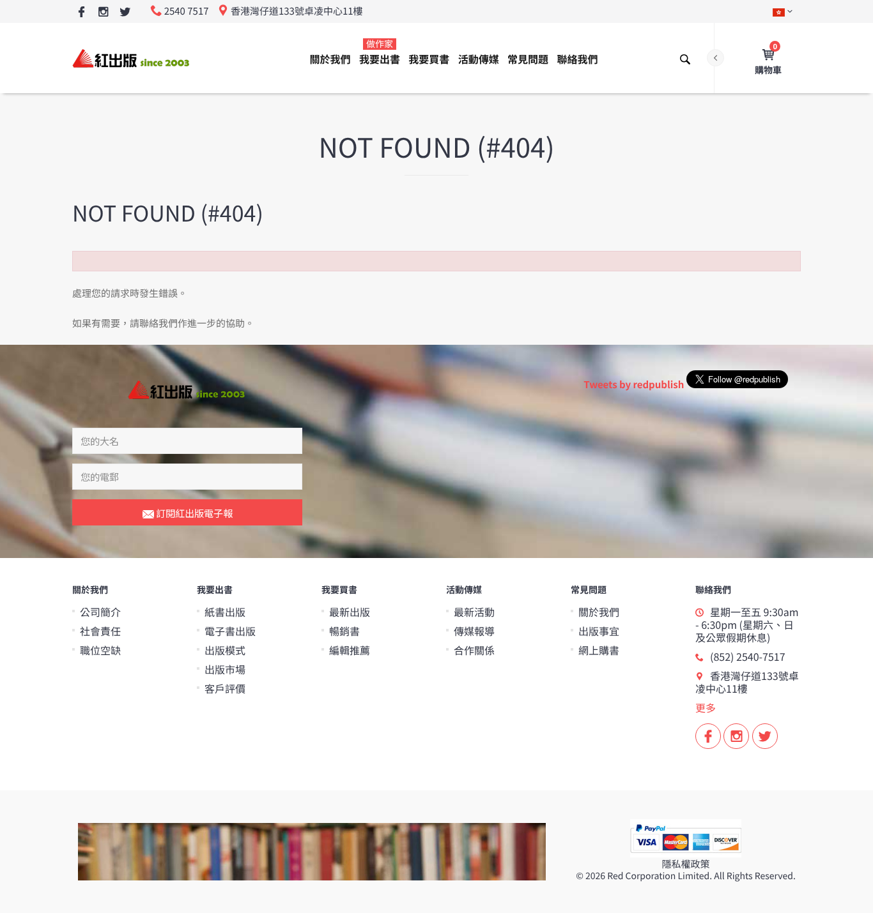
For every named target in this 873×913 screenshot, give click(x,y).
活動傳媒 (478, 58)
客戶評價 (225, 688)
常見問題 (527, 58)
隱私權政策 (685, 864)
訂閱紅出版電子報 (193, 513)
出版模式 (225, 650)
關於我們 (330, 58)
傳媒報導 (474, 630)
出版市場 (225, 669)
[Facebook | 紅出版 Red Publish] (81, 12)
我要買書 (428, 58)
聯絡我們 (577, 58)
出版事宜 (598, 630)
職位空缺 (100, 650)
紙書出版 (225, 611)
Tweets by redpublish (633, 384)
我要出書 (379, 52)
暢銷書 (344, 630)
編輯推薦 (349, 650)
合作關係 (474, 650)
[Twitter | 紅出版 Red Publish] (125, 12)
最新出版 (349, 611)
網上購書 (598, 650)
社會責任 (100, 630)
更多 (705, 707)
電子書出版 (230, 630)
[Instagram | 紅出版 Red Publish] (103, 12)
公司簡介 (100, 611)
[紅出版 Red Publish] (131, 57)
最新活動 (474, 611)
